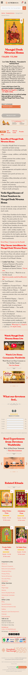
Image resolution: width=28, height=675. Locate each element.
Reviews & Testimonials (9, 606)
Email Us (14, 90)
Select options (7, 520)
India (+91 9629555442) (9, 629)
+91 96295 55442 (7, 92)
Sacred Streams (6, 604)
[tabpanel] (14, 377)
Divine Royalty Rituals (8, 592)
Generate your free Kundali (17, 242)
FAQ (3, 597)
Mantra (4, 590)
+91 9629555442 (13, 631)
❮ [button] (1, 463)
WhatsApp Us (6, 90)
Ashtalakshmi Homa (21, 512)
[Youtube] (14, 634)
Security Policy (6, 578)
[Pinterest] (18, 634)
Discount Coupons (7, 566)
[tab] (3, 132)
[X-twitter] (16, 634)
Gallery (4, 609)
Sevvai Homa (4, 242)
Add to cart (12, 115)
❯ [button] (26, 463)
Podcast (4, 614)
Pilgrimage (5, 587)
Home (3, 13)
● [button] (10, 386)
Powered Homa (10, 13)
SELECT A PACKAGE (7, 104)
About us (4, 564)
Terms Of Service (7, 576)
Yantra (3, 585)
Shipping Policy (6, 571)
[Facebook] (9, 634)
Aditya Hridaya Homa (6, 512)
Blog (3, 601)
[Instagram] (12, 634)
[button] (11, 491)
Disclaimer (5, 581)
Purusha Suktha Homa (6, 548)
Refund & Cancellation (8, 568)
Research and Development (10, 611)
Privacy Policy (6, 573)
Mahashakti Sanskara (8, 595)
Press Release (6, 616)
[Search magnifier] (24, 8)
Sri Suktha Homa (21, 547)
